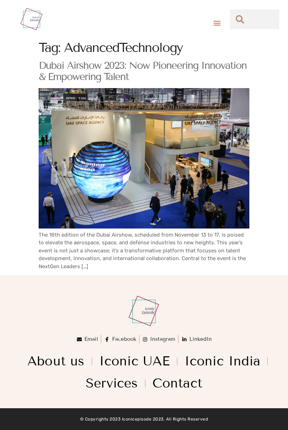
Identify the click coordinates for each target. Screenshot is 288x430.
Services (112, 383)
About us (56, 361)
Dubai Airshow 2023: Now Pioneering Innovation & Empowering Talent (143, 71)
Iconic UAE (134, 361)
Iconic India (222, 361)
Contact (177, 383)
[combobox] (254, 19)
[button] (217, 23)
